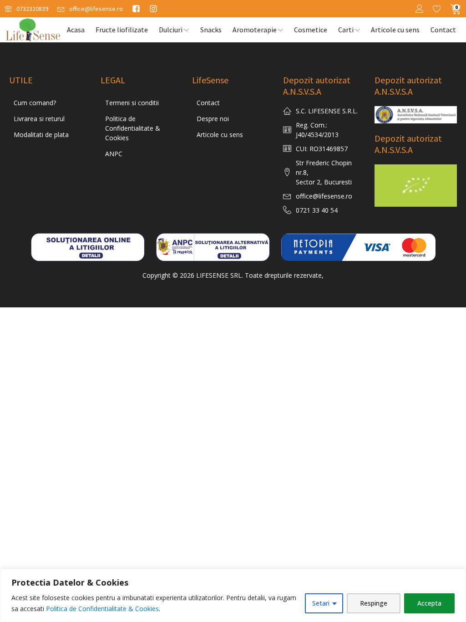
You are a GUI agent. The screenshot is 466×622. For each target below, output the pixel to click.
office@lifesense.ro (324, 196)
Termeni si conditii (132, 102)
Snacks (211, 29)
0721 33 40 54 (317, 210)
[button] (26, 9)
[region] (233, 595)
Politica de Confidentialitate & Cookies (102, 608)
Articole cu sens (395, 29)
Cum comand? (35, 102)
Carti (346, 29)
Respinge (373, 603)
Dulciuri (170, 29)
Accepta (429, 603)
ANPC (113, 153)
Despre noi (213, 118)
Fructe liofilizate (122, 29)
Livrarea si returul (39, 118)
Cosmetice (310, 29)
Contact (443, 29)
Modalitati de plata (41, 134)
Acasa (76, 29)
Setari (320, 603)
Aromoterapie (255, 29)
